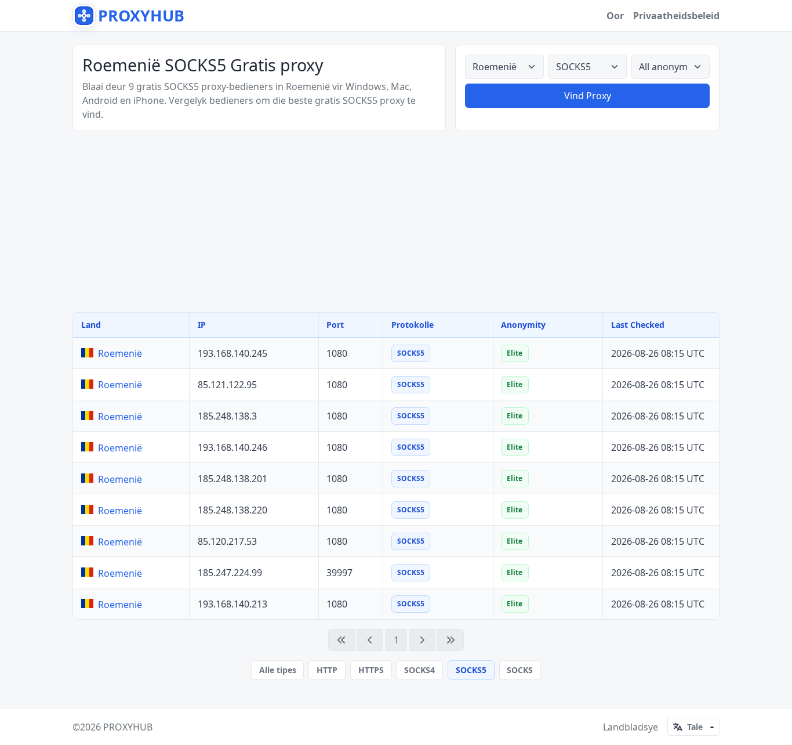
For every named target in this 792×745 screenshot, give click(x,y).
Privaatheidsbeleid (676, 15)
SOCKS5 (471, 669)
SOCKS (520, 669)
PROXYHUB (127, 727)
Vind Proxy (587, 95)
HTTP (327, 669)
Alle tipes (277, 669)
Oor (615, 15)
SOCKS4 (419, 669)
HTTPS (371, 669)
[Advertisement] (396, 221)
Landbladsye (630, 727)
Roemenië (120, 353)
